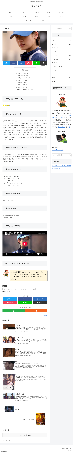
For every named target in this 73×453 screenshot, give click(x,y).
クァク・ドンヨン (23, 289)
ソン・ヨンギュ (32, 289)
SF (61, 40)
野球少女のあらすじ (22, 75)
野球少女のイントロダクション (25, 77)
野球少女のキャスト (22, 80)
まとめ (61, 44)
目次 (23, 70)
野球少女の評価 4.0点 (23, 73)
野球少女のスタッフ (22, 82)
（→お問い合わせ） (57, 150)
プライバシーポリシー (66, 448)
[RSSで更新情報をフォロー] (36, 310)
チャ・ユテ (39, 289)
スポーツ (61, 63)
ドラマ (5, 286)
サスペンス (61, 59)
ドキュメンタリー (61, 66)
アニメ (61, 51)
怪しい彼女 (61, 127)
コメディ (61, 55)
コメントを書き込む (25, 435)
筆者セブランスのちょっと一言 (25, 89)
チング (63, 117)
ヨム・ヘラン (6, 291)
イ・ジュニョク (7, 289)
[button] (70, 29)
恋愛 (61, 77)
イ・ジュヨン (14, 289)
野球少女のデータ (22, 84)
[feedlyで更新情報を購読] (13, 310)
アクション (61, 48)
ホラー (61, 74)
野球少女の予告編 (22, 87)
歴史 (61, 81)
